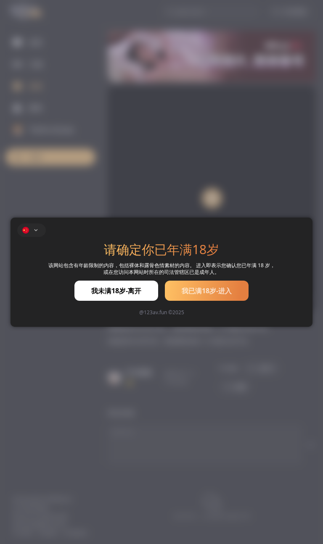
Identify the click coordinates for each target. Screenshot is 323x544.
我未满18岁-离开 (116, 290)
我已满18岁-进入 (207, 290)
